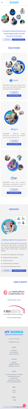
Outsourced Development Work (14, 381)
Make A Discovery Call (14, 354)
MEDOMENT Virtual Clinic (14, 366)
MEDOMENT (14, 362)
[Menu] (2, 2)
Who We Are (14, 350)
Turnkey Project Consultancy (14, 380)
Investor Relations (14, 352)
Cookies (14, 392)
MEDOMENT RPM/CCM (14, 364)
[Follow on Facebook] (13, 400)
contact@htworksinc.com (14, 342)
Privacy (14, 390)
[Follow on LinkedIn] (14, 400)
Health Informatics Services (14, 376)
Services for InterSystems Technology (14, 374)
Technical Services (14, 378)
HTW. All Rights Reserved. (18, 407)
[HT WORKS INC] (14, 2)
